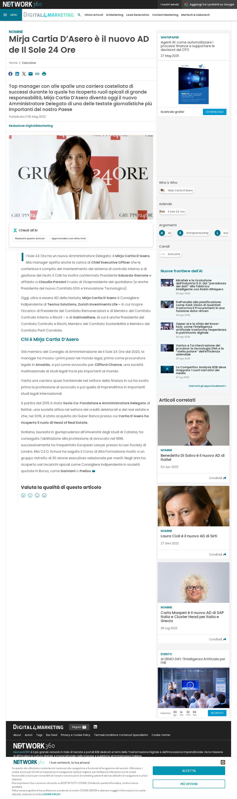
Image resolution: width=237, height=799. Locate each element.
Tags (39, 735)
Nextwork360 (21, 752)
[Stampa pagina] (44, 73)
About (17, 735)
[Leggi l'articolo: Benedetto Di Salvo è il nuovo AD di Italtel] (193, 444)
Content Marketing (165, 15)
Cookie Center (161, 735)
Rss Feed (51, 735)
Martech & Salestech (195, 15)
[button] (11, 15)
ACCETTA (189, 770)
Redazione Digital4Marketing (31, 126)
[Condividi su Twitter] (24, 73)
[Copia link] (37, 73)
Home (13, 63)
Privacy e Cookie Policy (75, 735)
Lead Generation (137, 15)
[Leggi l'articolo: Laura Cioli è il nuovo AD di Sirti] (193, 522)
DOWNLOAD (214, 112)
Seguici (77, 727)
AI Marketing (114, 15)
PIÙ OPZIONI (189, 783)
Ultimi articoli (94, 15)
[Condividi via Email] (31, 73)
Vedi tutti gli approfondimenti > (207, 386)
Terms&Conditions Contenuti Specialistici (121, 735)
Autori (28, 735)
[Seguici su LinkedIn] (95, 727)
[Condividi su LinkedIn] (17, 73)
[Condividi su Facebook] (10, 73)
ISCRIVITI (217, 713)
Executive (29, 63)
